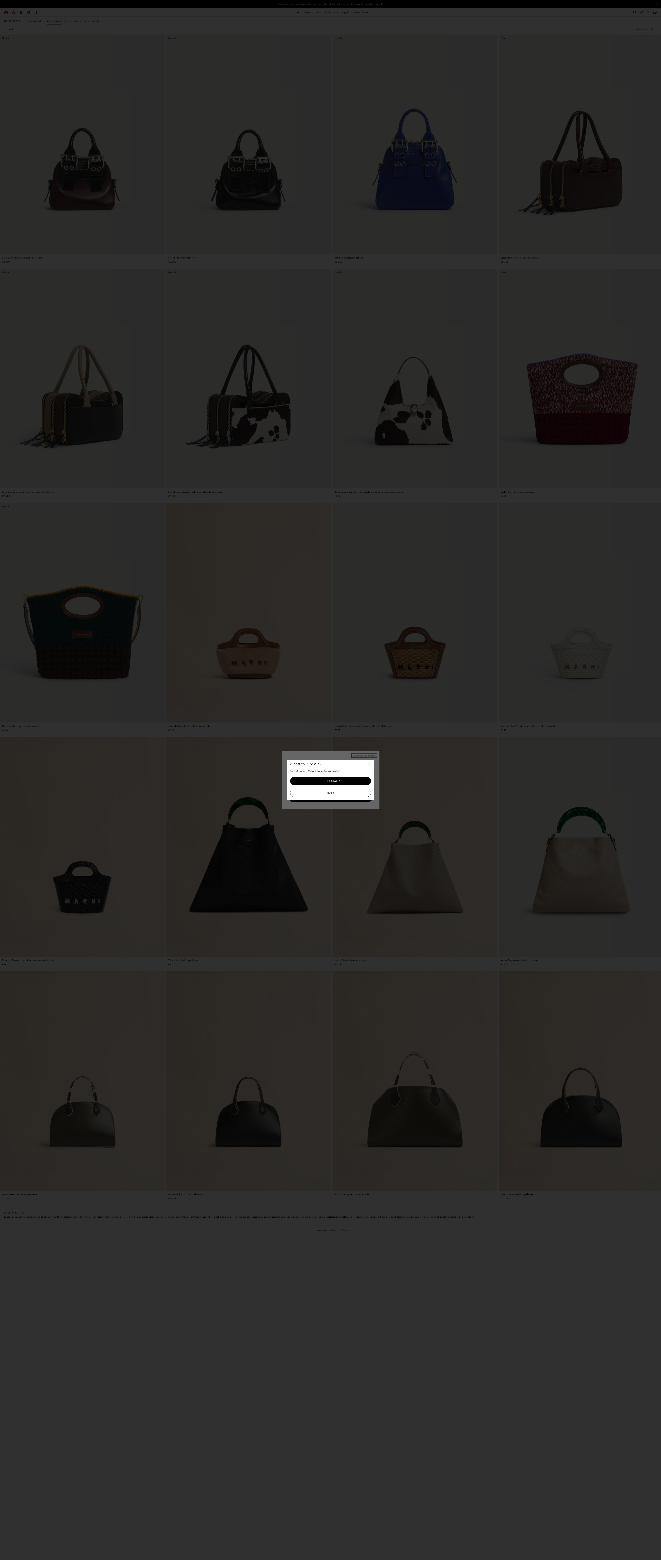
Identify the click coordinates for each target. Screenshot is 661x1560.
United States (331, 781)
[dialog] (330, 780)
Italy (330, 792)
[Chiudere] (369, 764)
